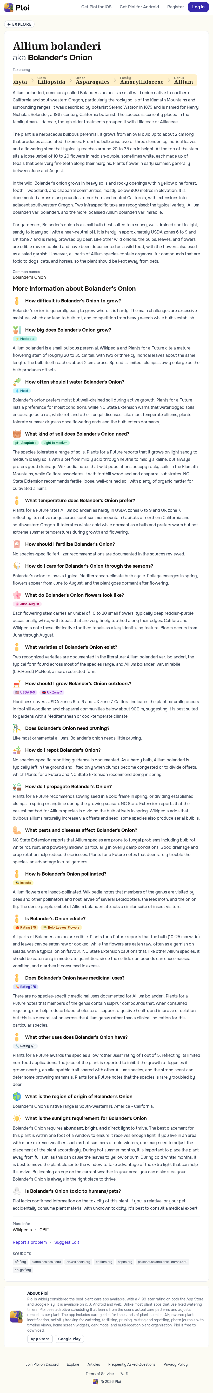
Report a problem (30, 1242)
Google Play (69, 1338)
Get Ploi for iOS (96, 7)
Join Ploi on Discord (41, 1364)
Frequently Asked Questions (131, 1364)
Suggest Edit (66, 1242)
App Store (40, 1338)
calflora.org (104, 1262)
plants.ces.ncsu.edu (46, 1262)
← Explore (19, 24)
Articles (94, 1364)
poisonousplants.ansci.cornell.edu (162, 1262)
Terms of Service (100, 1373)
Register (175, 7)
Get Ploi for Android (139, 7)
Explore (73, 1364)
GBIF (44, 1230)
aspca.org (125, 1262)
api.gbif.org (23, 1270)
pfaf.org (20, 1262)
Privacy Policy (176, 1364)
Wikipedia (22, 1230)
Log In (198, 7)
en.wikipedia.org (78, 1262)
